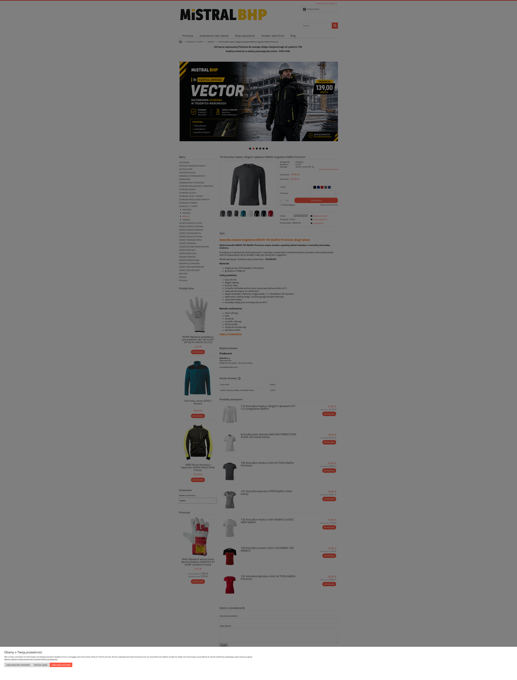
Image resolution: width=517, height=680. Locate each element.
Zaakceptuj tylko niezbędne (18, 665)
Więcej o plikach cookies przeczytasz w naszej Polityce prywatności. (31, 659)
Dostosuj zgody (40, 665)
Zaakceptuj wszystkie (61, 665)
